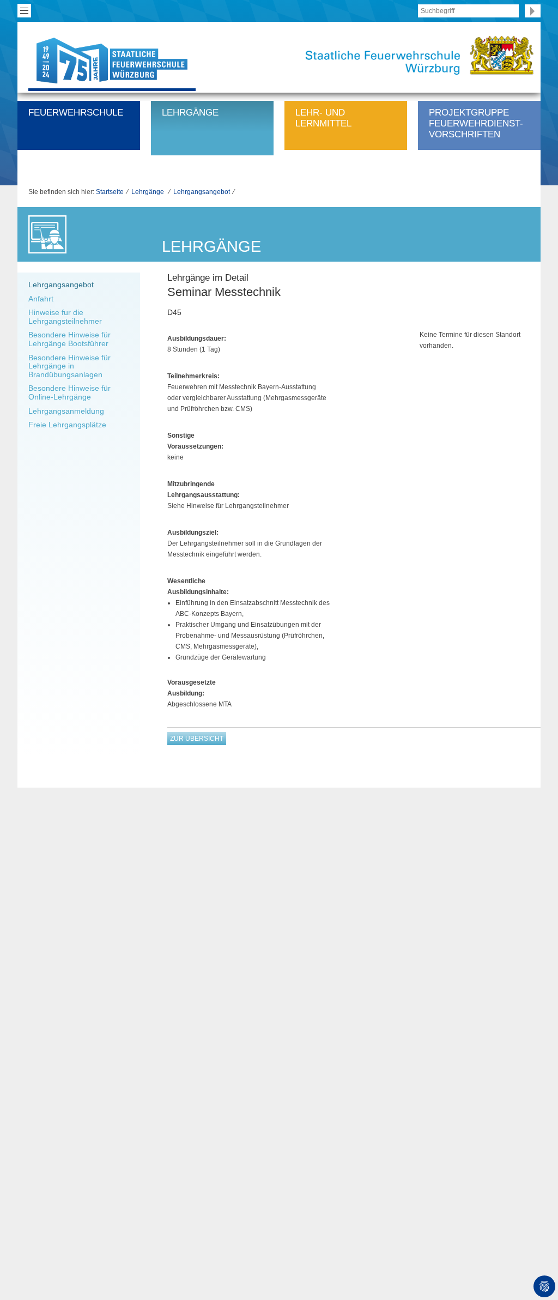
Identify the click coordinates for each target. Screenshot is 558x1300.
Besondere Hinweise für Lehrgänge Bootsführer (69, 339)
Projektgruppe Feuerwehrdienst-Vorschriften (476, 123)
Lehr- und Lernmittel (323, 118)
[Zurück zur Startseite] (112, 59)
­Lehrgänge (190, 112)
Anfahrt (40, 298)
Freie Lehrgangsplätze (67, 424)
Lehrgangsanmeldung (66, 411)
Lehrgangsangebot (201, 192)
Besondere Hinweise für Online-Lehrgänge (69, 392)
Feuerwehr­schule (75, 112)
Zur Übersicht (196, 738)
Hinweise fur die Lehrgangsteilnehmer (65, 316)
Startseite (110, 192)
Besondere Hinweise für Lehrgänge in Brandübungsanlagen (69, 366)
